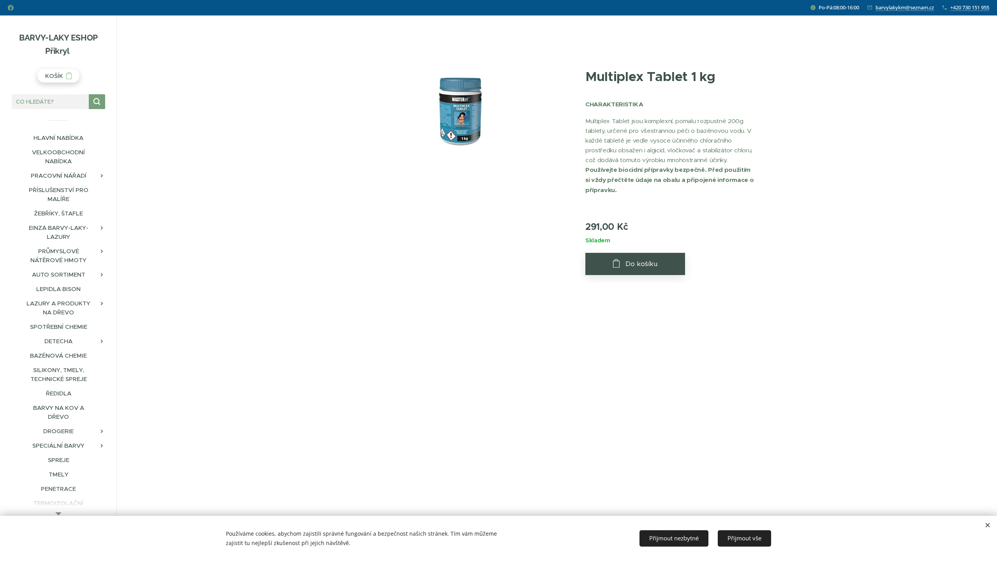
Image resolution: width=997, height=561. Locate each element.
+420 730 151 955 (969, 7)
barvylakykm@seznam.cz (904, 7)
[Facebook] (11, 7)
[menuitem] (58, 137)
